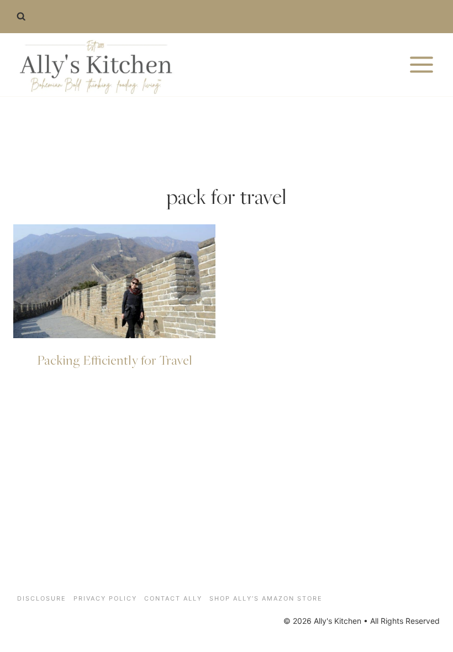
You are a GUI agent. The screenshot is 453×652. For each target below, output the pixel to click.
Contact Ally (173, 598)
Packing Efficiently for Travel (114, 360)
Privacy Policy (105, 598)
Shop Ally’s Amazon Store (266, 598)
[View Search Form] (21, 16)
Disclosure (41, 598)
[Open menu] (421, 64)
